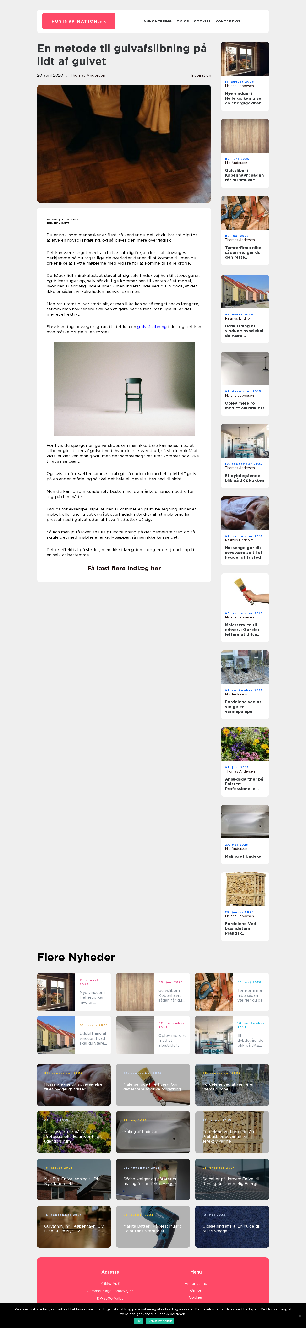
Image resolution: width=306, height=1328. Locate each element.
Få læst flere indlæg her (124, 568)
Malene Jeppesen (239, 85)
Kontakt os (228, 21)
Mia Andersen (236, 162)
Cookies (202, 21)
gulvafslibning (152, 326)
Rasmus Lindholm (239, 318)
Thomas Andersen (87, 75)
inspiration (201, 75)
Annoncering (157, 21)
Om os (183, 21)
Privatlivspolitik (160, 1321)
